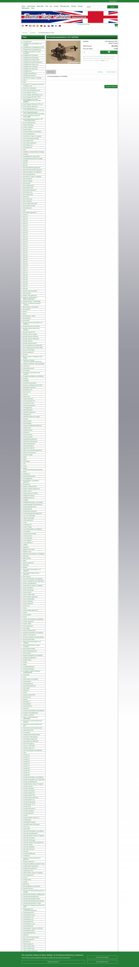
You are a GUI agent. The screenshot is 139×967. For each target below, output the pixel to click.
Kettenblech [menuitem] (26, 474)
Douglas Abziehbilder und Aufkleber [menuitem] (33, 376)
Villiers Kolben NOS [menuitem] (29, 946)
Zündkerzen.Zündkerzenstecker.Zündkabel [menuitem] (33, 906)
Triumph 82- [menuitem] (26, 768)
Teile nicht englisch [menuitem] (28, 743)
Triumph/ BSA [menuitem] (27, 820)
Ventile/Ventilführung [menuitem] (29, 853)
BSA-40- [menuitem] (25, 246)
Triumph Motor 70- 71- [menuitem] (29, 804)
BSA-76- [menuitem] (25, 273)
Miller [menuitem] (24, 560)
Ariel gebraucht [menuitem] (27, 147)
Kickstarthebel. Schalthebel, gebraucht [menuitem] (31, 481)
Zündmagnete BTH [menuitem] (28, 912)
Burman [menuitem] (25, 354)
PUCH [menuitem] (25, 617)
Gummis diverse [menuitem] (27, 434)
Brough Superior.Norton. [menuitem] (30, 343)
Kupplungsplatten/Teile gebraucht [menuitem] (32, 504)
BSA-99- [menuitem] (25, 288)
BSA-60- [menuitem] (25, 255)
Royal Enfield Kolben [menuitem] (29, 648)
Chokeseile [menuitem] (26, 366)
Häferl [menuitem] (25, 457)
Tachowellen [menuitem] (26, 732)
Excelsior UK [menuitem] (27, 392)
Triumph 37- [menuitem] (26, 757)
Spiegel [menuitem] (25, 699)
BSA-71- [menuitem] (25, 268)
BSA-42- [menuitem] (25, 250)
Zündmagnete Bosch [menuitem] (29, 914)
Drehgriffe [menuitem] (26, 380)
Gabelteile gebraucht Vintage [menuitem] (31, 416)
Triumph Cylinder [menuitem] (28, 786)
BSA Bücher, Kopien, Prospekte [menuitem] (32, 176)
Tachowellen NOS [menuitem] (28, 730)
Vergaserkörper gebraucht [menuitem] (30, 866)
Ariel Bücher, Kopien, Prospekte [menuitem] (32, 136)
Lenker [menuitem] (25, 522)
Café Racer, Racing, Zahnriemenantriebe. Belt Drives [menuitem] (32, 361)
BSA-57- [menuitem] (25, 253)
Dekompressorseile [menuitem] (28, 368)
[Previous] (48, 52)
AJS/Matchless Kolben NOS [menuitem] (31, 60)
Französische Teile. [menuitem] (28, 403)
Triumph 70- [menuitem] (26, 763)
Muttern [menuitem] (25, 567)
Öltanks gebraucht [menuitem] (28, 944)
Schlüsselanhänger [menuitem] (28, 669)
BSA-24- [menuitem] (25, 221)
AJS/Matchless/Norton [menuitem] (29, 75)
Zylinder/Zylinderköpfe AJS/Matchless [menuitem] (34, 894)
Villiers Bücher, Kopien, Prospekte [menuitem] (33, 872)
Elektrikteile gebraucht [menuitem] (29, 387)
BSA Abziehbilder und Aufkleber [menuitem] (32, 172)
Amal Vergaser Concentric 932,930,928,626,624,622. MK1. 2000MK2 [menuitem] (32, 101)
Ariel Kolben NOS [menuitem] (28, 140)
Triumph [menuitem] (25, 815)
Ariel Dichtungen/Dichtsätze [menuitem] (31, 138)
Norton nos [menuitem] (26, 605)
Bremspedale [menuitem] (27, 318)
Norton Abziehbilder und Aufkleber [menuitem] (33, 579)
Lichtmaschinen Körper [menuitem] (29, 533)
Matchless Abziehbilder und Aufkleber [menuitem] (34, 554)
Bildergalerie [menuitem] (25, 8)
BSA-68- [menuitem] (25, 264)
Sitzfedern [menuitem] (26, 690)
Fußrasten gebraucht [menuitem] (29, 405)
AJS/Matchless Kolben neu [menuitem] (31, 64)
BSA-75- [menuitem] (25, 271)
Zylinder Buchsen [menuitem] (28, 888)
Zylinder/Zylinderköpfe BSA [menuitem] (31, 896)
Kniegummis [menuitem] (26, 484)
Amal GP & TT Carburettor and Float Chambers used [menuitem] (33, 85)
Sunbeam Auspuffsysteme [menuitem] (30, 713)
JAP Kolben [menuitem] (26, 461)
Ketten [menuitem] (25, 471)
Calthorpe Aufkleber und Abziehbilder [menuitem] (33, 363)
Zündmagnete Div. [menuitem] (28, 919)
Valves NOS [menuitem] (26, 829)
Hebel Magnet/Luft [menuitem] (28, 446)
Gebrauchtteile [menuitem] (27, 421)
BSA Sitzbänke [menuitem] (27, 201)
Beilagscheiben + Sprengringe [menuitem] (31, 301)
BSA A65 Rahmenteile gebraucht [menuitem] (32, 170)
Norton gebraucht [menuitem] (28, 603)
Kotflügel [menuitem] (25, 500)
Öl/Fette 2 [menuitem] (26, 935)
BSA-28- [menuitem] (25, 230)
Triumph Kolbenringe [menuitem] (29, 802)
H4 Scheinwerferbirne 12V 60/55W (46, 32)
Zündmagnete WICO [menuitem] (29, 930)
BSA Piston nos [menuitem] (27, 199)
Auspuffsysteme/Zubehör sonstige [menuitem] (32, 158)
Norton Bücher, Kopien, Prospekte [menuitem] (32, 585)
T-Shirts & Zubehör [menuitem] (28, 715)
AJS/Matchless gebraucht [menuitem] (30, 69)
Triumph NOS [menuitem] (27, 806)
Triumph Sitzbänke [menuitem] (28, 811)
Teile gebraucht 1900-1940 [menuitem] (30, 741)
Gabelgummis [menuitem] (27, 414)
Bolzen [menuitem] (25, 311)
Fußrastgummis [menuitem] (27, 407)
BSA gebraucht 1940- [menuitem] (29, 205)
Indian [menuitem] (25, 459)
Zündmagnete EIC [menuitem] (28, 921)
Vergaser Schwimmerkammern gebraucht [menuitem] (32, 858)
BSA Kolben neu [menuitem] (28, 192)
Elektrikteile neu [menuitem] (27, 389)
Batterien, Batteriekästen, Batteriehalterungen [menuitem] (30, 298)
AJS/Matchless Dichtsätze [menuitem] (30, 55)
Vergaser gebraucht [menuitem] (28, 861)
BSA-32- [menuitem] (25, 237)
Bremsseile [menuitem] (26, 320)
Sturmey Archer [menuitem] (27, 706)
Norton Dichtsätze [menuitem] (28, 588)
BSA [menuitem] (24, 210)
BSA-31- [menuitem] (25, 235)
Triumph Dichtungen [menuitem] (29, 790)
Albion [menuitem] (25, 80)
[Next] (79, 52)
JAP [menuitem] (24, 463)
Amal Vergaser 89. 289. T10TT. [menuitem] (32, 97)
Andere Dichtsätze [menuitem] (28, 125)
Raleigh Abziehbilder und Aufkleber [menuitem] (33, 632)
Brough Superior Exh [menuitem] (29, 332)
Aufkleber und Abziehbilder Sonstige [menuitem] (33, 152)
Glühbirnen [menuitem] (26, 432)
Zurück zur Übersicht (111, 72)
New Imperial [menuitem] (27, 576)
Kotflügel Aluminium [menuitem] (29, 495)
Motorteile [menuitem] (26, 565)
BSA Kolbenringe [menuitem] (28, 194)
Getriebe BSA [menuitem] (27, 428)
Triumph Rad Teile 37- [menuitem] (29, 808)
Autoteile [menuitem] (25, 161)
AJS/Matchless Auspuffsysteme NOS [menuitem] (33, 47)
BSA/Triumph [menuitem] (27, 293)
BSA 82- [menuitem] (25, 165)
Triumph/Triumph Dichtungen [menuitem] (31, 824)
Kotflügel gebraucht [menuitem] (28, 497)
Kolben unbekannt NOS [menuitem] (30, 486)
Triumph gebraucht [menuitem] (28, 813)
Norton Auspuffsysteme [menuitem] (29, 583)
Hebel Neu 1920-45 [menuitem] (28, 448)
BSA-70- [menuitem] (25, 266)
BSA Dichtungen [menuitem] (28, 181)
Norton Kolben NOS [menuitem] (29, 594)
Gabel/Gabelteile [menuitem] (28, 410)
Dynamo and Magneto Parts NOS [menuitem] (32, 385)
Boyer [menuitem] (24, 313)
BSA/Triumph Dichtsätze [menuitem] (30, 291)
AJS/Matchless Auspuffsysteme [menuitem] (32, 49)
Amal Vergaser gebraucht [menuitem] (30, 106)
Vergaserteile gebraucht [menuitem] (30, 868)
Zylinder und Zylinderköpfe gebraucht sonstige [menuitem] (33, 891)
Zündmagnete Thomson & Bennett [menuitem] (33, 928)
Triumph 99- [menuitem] (26, 775)
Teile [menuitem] (46, 6)
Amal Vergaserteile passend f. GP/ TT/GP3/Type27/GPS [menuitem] (33, 120)
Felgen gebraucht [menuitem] (28, 398)
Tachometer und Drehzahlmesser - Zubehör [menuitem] (33, 721)
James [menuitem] (25, 466)
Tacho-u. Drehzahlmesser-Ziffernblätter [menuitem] (30, 718)
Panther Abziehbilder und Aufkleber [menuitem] (33, 619)
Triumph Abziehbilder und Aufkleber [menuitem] (33, 777)
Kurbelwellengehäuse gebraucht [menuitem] (32, 513)
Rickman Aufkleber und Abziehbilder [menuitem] (33, 637)
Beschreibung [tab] (51, 72)
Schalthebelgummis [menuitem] (28, 666)
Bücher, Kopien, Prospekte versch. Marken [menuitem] (33, 357)
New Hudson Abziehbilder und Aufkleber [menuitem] (32, 570)
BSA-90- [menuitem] (25, 284)
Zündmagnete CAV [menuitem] (28, 917)
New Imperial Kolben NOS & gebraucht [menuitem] (31, 573)
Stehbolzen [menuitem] (26, 701)
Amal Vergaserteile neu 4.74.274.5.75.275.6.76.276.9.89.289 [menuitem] (33, 109)
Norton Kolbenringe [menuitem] (28, 599)
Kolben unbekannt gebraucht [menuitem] (31, 488)
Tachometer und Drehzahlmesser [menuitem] (32, 728)
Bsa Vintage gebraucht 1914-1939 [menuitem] (33, 347)
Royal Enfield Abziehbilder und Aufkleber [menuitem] (32, 642)
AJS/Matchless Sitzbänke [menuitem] (30, 66)
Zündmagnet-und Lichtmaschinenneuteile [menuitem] (30, 909)
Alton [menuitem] (24, 82)
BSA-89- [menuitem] (25, 282)
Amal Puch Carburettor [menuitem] (29, 88)
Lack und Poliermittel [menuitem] (29, 515)
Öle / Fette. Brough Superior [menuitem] (31, 937)
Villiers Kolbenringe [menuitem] (28, 948)
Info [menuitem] (51, 6)
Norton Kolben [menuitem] (27, 592)
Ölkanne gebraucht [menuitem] (28, 939)
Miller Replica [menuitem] (27, 558)
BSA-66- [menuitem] (25, 259)
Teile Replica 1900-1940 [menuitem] (30, 739)
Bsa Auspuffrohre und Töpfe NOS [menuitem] (32, 345)
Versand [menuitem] (80, 6)
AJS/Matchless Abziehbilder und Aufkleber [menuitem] (32, 44)
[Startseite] (69, 17)
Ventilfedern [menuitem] (26, 855)
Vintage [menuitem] (25, 881)
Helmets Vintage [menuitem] (28, 454)
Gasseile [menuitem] (25, 419)
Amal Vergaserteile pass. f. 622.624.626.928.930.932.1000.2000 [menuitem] (33, 112)
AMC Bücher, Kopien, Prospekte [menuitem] (32, 78)
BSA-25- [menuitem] (25, 223)
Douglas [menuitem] (25, 378)
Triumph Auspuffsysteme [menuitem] (30, 781)
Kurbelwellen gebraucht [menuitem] (30, 511)
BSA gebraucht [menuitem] (27, 208)
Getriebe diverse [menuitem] (27, 430)
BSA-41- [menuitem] (25, 248)
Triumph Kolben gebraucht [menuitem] (30, 797)
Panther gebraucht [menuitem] (28, 621)
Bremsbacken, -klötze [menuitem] (29, 316)
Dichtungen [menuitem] (26, 370)
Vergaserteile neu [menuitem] (28, 870)
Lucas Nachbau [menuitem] (27, 538)
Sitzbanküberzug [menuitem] (28, 683)
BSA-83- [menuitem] (25, 277)
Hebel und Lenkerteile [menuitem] (29, 452)
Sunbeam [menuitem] (26, 708)
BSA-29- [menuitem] (25, 232)
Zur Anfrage (100, 72)
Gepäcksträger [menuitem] (27, 423)
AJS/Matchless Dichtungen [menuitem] (31, 57)
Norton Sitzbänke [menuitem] (28, 601)
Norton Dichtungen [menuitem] (28, 590)
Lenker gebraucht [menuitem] (28, 520)
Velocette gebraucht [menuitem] (28, 849)
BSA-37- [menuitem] (25, 244)
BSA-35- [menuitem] (25, 239)
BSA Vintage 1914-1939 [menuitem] (30, 203)
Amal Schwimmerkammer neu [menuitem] (31, 90)
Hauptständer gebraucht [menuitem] (30, 439)
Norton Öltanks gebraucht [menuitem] (30, 610)
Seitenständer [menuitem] (27, 681)
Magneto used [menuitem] (27, 551)
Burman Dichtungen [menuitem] (29, 350)
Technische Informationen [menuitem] (30, 737)
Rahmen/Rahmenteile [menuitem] (29, 630)
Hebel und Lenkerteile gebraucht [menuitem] (32, 450)
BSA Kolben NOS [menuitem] (28, 187)
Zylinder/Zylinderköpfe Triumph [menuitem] (32, 903)
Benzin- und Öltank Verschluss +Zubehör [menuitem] (32, 304)
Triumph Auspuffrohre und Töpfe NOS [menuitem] (34, 779)
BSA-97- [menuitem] (25, 286)
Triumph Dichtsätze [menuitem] (28, 788)
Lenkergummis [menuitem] (27, 524)
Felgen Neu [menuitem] (26, 396)
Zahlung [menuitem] (73, 6)
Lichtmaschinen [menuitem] (27, 536)
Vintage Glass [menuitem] (27, 879)
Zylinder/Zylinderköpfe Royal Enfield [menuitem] (33, 901)
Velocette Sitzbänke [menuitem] (28, 847)
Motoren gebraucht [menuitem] (28, 563)
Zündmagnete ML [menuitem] (28, 926)
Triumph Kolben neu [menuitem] (29, 799)
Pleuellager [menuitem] (26, 628)
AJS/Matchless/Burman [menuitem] (29, 73)
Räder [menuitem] (25, 664)
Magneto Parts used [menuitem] (29, 549)
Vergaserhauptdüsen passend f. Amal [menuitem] (33, 864)
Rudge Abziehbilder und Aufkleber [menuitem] (33, 655)
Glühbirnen (33, 32)
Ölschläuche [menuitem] (26, 941)
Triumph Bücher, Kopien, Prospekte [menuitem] (33, 784)
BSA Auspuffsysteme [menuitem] (29, 174)
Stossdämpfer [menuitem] (27, 704)
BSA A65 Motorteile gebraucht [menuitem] (31, 167)
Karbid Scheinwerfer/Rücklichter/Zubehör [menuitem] (33, 469)
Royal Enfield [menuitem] (27, 653)
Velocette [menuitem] (25, 851)
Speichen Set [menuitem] (27, 697)
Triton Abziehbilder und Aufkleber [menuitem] (32, 750)
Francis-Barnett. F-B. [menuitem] (29, 401)
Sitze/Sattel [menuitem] (26, 688)
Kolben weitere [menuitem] (27, 491)
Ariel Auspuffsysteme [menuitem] (29, 134)
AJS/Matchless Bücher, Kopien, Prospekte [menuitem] (32, 52)
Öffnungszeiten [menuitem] (64, 6)
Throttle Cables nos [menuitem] (28, 748)
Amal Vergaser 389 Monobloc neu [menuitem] (32, 95)
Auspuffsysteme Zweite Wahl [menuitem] (31, 156)
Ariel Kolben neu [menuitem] (28, 145)
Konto (102, 60)
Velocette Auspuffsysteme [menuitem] (30, 833)
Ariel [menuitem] (24, 149)
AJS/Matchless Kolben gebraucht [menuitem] (32, 62)
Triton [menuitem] (24, 752)
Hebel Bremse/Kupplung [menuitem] (30, 441)
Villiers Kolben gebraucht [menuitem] (30, 950)
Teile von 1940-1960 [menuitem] (29, 746)
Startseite (24, 32)
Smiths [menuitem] (25, 692)
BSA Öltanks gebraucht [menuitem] (29, 212)
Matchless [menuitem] (26, 556)
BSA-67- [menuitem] (25, 262)
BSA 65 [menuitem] (25, 163)
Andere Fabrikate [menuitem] (28, 127)
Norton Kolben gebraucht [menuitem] (30, 596)
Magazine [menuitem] (26, 547)
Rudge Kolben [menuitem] (27, 660)
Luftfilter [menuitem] (25, 545)
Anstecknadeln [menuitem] (27, 129)
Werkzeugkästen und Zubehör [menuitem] (31, 886)
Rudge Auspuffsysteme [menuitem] (29, 657)
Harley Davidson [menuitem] (28, 437)
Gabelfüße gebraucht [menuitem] (29, 412)
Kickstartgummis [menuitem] (27, 478)
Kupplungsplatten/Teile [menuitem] (29, 506)
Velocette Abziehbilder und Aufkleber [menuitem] (33, 831)
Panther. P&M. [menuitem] (27, 623)
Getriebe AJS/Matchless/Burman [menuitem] (32, 425)
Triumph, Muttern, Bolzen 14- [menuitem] (31, 817)
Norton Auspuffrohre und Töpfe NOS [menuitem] (33, 581)
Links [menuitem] (32, 8)
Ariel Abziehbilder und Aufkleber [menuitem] (32, 131)
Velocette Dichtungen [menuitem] (29, 840)
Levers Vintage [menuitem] (27, 527)
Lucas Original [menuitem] (27, 540)
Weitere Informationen (53, 961)
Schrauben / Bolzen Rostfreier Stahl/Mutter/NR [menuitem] (31, 671)
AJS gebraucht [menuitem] (27, 41)
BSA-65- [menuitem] (25, 257)
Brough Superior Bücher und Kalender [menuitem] (31, 329)
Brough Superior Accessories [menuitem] (31, 326)
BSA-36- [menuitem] (25, 241)
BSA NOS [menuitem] (26, 196)
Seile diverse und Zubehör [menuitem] (30, 679)
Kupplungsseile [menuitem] (27, 509)
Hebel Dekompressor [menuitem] (29, 443)
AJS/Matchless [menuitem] (27, 71)
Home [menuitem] (23, 6)
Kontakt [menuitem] (56, 6)
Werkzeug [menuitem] (26, 884)
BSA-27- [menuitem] (25, 228)
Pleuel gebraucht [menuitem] (28, 626)
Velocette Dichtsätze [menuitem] (29, 838)
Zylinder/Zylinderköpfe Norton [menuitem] (31, 898)
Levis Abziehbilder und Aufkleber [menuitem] (32, 529)
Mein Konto (112, 1)
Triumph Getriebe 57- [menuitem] (29, 793)
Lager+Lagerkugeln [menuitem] (28, 518)
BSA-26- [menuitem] (25, 226)
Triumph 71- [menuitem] (26, 766)
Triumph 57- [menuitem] (26, 759)
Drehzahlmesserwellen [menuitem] (29, 383)
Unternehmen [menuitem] (31, 6)
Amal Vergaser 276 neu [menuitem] (30, 92)
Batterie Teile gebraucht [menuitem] (30, 295)
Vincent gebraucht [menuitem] (28, 875)
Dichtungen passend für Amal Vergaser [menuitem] (31, 373)
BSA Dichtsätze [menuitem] (27, 179)
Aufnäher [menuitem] (25, 154)
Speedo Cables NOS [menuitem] (29, 695)
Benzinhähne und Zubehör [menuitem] (30, 307)
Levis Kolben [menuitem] (27, 531)
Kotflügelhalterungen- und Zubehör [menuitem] (33, 502)
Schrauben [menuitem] (26, 674)
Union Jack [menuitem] (26, 826)
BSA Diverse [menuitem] (26, 183)
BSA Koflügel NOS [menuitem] (28, 185)
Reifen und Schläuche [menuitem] (29, 635)
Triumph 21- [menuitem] (26, 755)
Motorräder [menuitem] (40, 6)
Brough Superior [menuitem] (27, 341)
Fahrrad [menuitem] (25, 394)
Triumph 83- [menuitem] (26, 770)
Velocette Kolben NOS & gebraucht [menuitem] (33, 842)
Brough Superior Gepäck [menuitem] (30, 334)
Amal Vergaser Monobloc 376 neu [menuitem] (32, 104)
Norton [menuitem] (25, 608)
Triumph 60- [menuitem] (26, 761)
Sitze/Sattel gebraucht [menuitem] (29, 686)
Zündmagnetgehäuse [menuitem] (29, 932)
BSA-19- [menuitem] (25, 219)
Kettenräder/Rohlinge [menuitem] (29, 476)
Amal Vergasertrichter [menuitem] (29, 122)
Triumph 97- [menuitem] (26, 772)
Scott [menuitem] (24, 677)
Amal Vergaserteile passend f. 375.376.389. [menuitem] (31, 116)
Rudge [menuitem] (25, 662)
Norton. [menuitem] (25, 612)
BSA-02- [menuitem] (25, 214)
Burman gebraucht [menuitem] (28, 352)
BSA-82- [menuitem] (25, 275)
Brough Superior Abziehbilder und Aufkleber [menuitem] (32, 323)
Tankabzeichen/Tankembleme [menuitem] (31, 734)
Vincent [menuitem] (25, 877)
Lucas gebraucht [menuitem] (28, 542)
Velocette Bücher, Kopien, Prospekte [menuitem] (33, 835)
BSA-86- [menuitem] (25, 279)
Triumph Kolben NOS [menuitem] (29, 795)
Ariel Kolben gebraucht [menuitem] (29, 143)
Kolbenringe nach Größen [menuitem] (30, 493)
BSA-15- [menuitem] (25, 217)
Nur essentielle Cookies (102, 961)
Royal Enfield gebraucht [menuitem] (30, 651)
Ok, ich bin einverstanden (102, 957)
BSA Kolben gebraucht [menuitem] (29, 190)
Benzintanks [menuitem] (26, 309)
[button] (63, 52)
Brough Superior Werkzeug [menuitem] (31, 338)
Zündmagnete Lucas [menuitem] (29, 923)
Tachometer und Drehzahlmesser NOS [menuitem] (32, 725)
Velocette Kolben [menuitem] (28, 844)
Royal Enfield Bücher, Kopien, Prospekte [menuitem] (31, 646)
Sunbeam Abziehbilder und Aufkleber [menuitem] (33, 710)
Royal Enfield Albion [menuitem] (29, 639)
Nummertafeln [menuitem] (27, 614)
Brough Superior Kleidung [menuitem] (30, 336)
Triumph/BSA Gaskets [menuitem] (29, 822)
